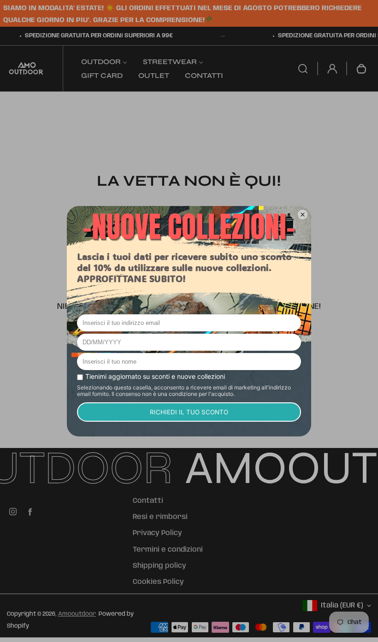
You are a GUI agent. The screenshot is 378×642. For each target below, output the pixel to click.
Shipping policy (159, 566)
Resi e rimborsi (160, 517)
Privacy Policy (157, 533)
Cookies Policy (158, 582)
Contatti (148, 501)
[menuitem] (104, 61)
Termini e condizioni (168, 550)
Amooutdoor (77, 614)
